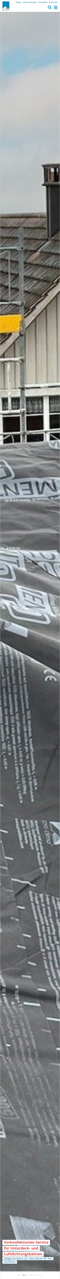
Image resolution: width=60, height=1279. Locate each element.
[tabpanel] (30, 641)
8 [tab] (36, 1275)
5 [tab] (29, 1275)
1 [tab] (19, 1275)
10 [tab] (41, 1275)
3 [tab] (24, 1275)
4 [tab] (26, 1275)
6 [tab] (31, 1275)
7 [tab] (33, 1275)
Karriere (53, 2)
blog (18, 2)
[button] (49, 8)
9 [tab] (38, 1275)
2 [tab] (21, 1275)
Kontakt (43, 2)
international (29, 2)
